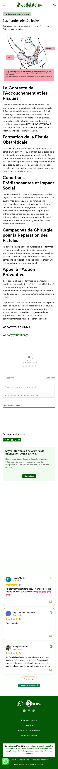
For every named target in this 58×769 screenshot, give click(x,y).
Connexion (50, 378)
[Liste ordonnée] (18, 395)
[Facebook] (24, 710)
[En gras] (5, 395)
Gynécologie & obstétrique (17, 14)
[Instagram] (29, 710)
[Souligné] (11, 395)
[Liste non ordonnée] (21, 395)
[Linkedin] (33, 710)
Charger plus (29, 679)
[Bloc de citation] (24, 395)
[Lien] (31, 395)
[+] (37, 395)
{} (34, 395)
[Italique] (8, 395)
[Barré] (15, 395)
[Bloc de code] (28, 395)
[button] (3, 4)
